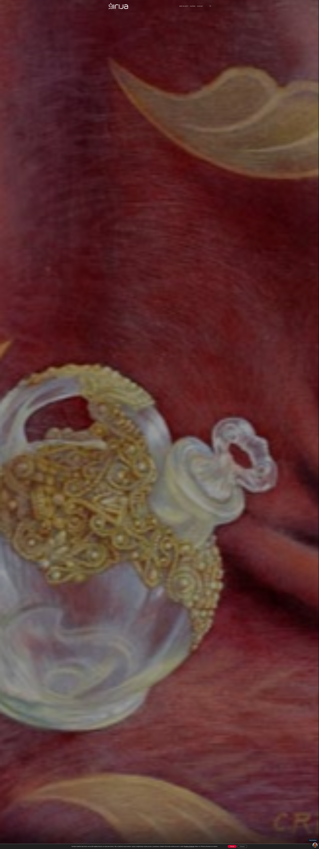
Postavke (242, 846)
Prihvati (232, 846)
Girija (160, 502)
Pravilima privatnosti (189, 846)
